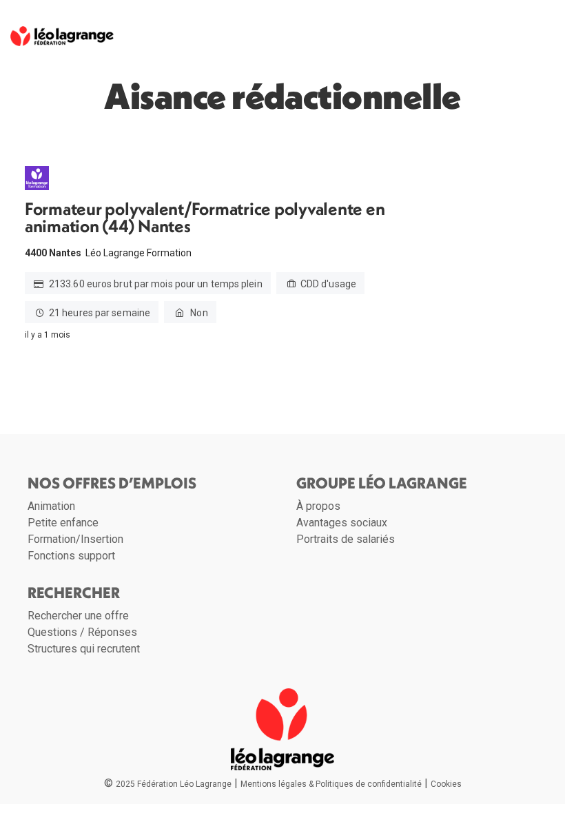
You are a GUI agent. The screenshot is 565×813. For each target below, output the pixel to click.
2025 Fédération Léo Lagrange (174, 784)
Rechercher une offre (78, 615)
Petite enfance (63, 522)
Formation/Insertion (75, 539)
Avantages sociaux (341, 522)
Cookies (446, 784)
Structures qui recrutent (84, 648)
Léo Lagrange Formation (138, 252)
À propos (318, 506)
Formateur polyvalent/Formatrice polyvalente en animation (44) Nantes (204, 217)
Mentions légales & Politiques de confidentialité (331, 784)
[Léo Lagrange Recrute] (62, 32)
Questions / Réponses (82, 632)
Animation (51, 506)
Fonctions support (71, 555)
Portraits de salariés (345, 539)
